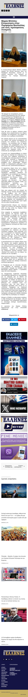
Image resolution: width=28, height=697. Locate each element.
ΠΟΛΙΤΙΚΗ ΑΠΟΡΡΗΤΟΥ (5, 692)
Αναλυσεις (4, 678)
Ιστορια (3, 680)
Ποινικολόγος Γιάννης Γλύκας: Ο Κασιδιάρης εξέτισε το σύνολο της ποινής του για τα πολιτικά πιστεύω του (13, 599)
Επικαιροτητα (5, 675)
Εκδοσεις (4, 686)
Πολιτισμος (4, 682)
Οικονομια (4, 672)
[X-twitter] (2, 10)
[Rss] (9, 10)
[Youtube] (4, 10)
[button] (13, 17)
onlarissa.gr (4, 309)
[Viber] (6, 10)
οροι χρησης (23, 694)
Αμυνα (3, 670)
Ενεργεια (3, 673)
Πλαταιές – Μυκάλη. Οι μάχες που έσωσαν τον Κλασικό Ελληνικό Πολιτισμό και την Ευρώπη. (13, 558)
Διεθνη (3, 677)
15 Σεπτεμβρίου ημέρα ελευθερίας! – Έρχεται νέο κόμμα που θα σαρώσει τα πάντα (12, 639)
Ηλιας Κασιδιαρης (4, 684)
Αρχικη (3, 667)
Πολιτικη (3, 669)
